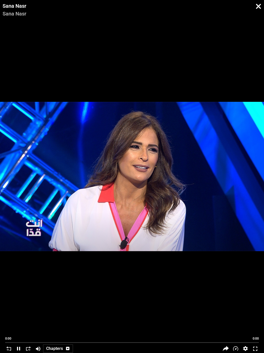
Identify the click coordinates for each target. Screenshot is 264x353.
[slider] (132, 340)
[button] (245, 348)
